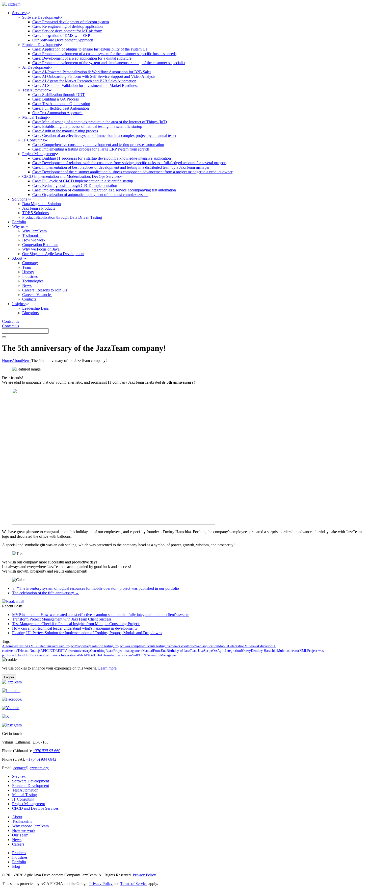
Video (68, 651)
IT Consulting (23, 799)
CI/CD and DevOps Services (35, 808)
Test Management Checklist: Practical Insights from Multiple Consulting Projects (76, 624)
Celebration (236, 646)
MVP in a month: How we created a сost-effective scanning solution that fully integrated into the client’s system (100, 614)
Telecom (23, 651)
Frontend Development (30, 785)
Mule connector (288, 651)
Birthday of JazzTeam (182, 651)
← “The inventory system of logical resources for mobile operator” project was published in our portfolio (95, 588)
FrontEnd (160, 651)
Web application (206, 646)
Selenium (153, 655)
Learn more (107, 668)
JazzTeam (58, 646)
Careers (18, 844)
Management (169, 655)
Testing (108, 646)
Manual (147, 651)
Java (255, 646)
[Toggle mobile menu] (4, 337)
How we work (23, 830)
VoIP (135, 655)
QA (214, 651)
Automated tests (111, 655)
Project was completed (130, 646)
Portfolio (188, 646)
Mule (248, 646)
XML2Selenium (39, 646)
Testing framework (168, 646)
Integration (233, 651)
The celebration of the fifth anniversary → (45, 593)
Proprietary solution (89, 646)
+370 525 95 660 (46, 751)
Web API (82, 655)
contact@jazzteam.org (31, 768)
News (26, 360)
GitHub (94, 655)
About (17, 360)
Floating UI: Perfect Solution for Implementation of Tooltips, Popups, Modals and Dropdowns (87, 633)
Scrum (127, 655)
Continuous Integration (60, 655)
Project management (127, 651)
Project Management (28, 804)
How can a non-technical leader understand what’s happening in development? (74, 628)
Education (265, 646)
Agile (221, 651)
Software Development (30, 781)
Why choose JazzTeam (30, 826)
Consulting (97, 651)
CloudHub (23, 655)
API (43, 651)
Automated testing (15, 646)
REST (60, 651)
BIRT (143, 655)
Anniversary (81, 651)
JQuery (246, 651)
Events (150, 646)
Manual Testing (24, 795)
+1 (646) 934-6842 (41, 759)
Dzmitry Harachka (264, 651)
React (109, 651)
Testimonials (22, 821)
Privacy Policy (144, 875)
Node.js (35, 651)
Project (70, 646)
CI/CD (51, 651)
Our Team (20, 835)
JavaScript (205, 651)
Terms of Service (133, 883)
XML (303, 651)
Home (7, 360)
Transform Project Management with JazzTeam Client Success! (62, 619)
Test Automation (25, 790)
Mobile (223, 646)
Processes (37, 655)
